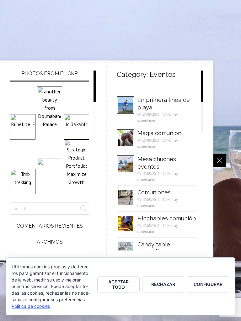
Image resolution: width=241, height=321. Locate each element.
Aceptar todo (118, 284)
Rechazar (163, 284)
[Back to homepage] (219, 160)
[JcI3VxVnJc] (76, 126)
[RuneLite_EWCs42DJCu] (22, 126)
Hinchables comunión (166, 218)
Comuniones (154, 192)
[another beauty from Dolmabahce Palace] (49, 108)
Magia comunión (159, 133)
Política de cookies (31, 306)
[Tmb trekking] (22, 181)
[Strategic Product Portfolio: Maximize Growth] (76, 163)
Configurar (208, 284)
